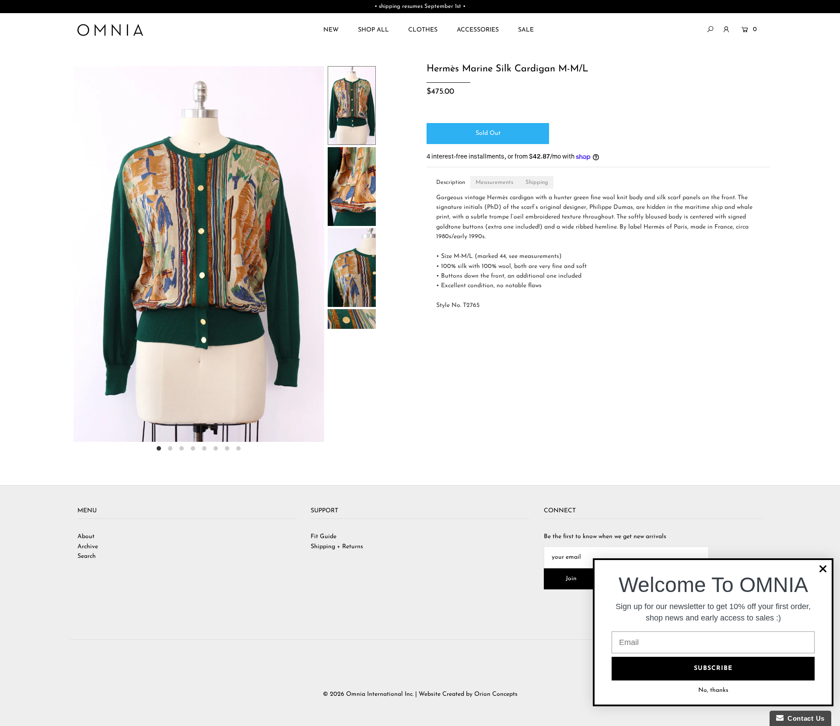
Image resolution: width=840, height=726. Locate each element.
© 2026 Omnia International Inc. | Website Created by (398, 694)
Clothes (423, 30)
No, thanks (713, 690)
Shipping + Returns (337, 546)
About (85, 536)
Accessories (478, 30)
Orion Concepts (496, 694)
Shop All (373, 30)
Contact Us (804, 718)
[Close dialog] (823, 569)
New (331, 30)
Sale (526, 30)
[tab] (450, 182)
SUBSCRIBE (713, 668)
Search (86, 556)
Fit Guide (323, 536)
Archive (87, 546)
